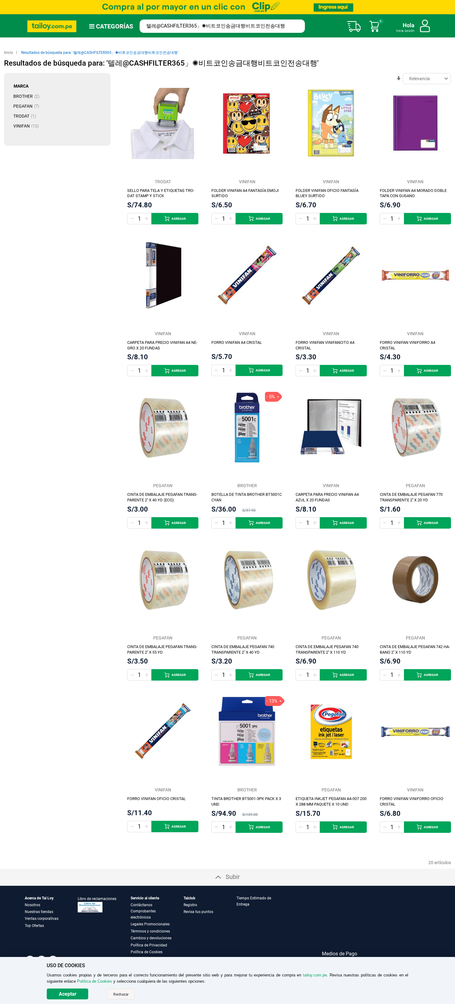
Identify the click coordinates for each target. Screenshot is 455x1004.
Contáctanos (141, 905)
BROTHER (28, 96)
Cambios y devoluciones (151, 938)
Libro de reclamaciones (97, 899)
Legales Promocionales (150, 924)
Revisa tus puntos (198, 912)
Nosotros (32, 905)
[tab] (262, 925)
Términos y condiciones (150, 931)
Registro (190, 905)
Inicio (9, 52)
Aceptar (67, 994)
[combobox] (222, 26)
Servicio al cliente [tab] (145, 898)
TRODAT (26, 116)
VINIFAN (28, 125)
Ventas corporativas (41, 918)
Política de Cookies (146, 952)
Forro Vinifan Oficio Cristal (156, 798)
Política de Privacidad (149, 945)
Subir (233, 877)
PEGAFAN (28, 106)
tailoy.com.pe (315, 975)
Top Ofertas (34, 926)
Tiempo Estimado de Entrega (253, 901)
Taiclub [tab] (189, 898)
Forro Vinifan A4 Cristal (236, 342)
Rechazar (120, 994)
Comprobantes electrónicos (143, 914)
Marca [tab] (21, 86)
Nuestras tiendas (39, 912)
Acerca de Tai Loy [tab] (39, 898)
